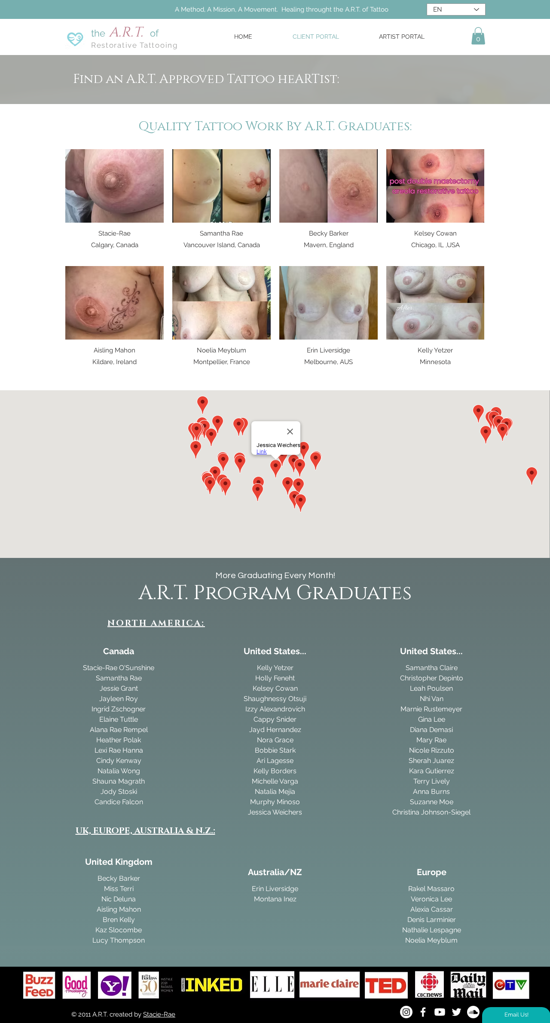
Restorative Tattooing (134, 45)
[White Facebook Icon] (423, 1012)
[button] (478, 36)
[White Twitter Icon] (456, 1012)
